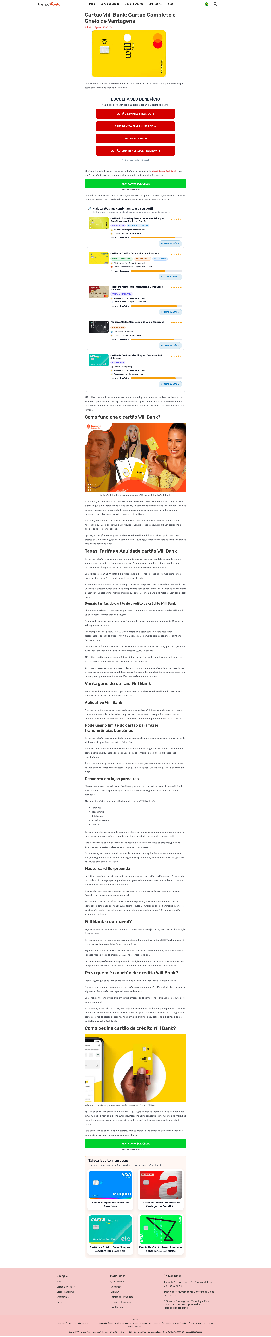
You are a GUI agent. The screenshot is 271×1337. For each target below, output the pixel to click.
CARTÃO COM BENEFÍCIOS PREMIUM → (135, 150)
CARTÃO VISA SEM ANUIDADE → (135, 126)
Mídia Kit (114, 1292)
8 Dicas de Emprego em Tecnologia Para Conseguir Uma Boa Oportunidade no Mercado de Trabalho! (186, 1304)
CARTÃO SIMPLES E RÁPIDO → (135, 113)
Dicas (170, 4)
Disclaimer (115, 1286)
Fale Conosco (117, 1307)
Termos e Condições (120, 1302)
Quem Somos (117, 1281)
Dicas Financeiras (134, 4)
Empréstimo (155, 4)
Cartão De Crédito (110, 4)
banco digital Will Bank (164, 171)
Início (92, 4)
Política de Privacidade (121, 1297)
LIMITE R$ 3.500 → (135, 138)
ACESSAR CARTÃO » (170, 243)
